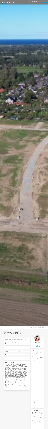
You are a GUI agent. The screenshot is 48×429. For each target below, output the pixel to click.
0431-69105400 (44, 1)
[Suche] (41, 2)
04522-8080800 (34, 1)
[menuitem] (20, 2)
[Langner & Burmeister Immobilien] (7, 2)
